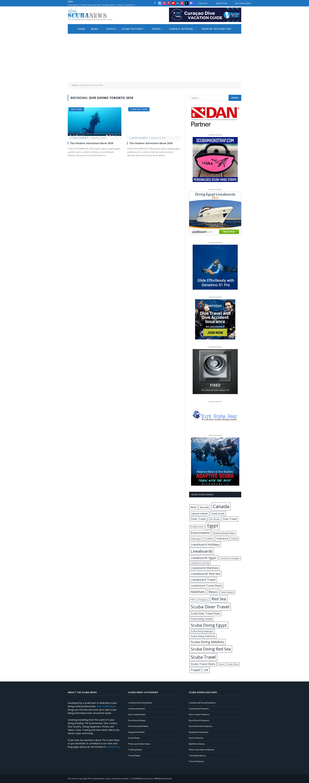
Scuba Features (132, 28)
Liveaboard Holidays (205, 544)
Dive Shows (214, 519)
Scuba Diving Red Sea (211, 649)
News (94, 28)
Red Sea (219, 598)
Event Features (196, 737)
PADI (193, 599)
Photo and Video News (139, 743)
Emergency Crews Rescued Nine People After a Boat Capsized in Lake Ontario (104, 5)
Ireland (234, 538)
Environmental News (224, 533)
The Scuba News (96, 778)
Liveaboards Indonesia (200, 563)
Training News (135, 749)
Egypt (212, 526)
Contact (203, 3)
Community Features (199, 708)
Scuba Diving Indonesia (203, 636)
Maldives (198, 591)
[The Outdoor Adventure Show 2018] (94, 121)
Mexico (213, 592)
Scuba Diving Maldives (207, 642)
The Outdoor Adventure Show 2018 (91, 143)
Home (81, 28)
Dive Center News (137, 714)
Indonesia (222, 538)
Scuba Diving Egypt (209, 625)
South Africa (233, 664)
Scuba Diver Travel (210, 607)
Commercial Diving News (140, 702)
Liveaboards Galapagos (230, 558)
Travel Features (196, 761)
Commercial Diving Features (202, 702)
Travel (156, 28)
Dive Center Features (199, 714)
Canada (221, 506)
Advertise (221, 3)
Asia (193, 507)
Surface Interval (181, 28)
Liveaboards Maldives (204, 568)
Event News (76, 109)
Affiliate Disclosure (163, 778)
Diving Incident (197, 526)
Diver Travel (198, 519)
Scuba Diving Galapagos (202, 631)
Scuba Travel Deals (203, 664)
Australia (204, 507)
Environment (200, 533)
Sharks (221, 664)
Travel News (134, 755)
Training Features (197, 755)
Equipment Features (198, 732)
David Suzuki (218, 513)
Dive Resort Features (199, 720)
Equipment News (136, 732)
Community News (139, 109)
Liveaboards (202, 551)
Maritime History (197, 743)
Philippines (203, 599)
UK (206, 670)
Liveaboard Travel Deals (206, 585)
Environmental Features (200, 726)
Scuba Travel (203, 657)
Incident (209, 538)
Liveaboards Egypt (203, 558)
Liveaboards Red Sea (205, 574)
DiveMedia (138, 778)
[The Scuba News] (92, 15)
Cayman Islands (199, 513)
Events (111, 28)
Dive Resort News (136, 720)
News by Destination (216, 28)
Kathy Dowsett (81, 138)
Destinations (243, 3)
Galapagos (196, 538)
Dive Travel (230, 519)
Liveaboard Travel (203, 580)
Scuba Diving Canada (201, 618)
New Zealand (227, 592)
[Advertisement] (154, 57)
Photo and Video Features (201, 749)
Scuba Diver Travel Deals (205, 613)
